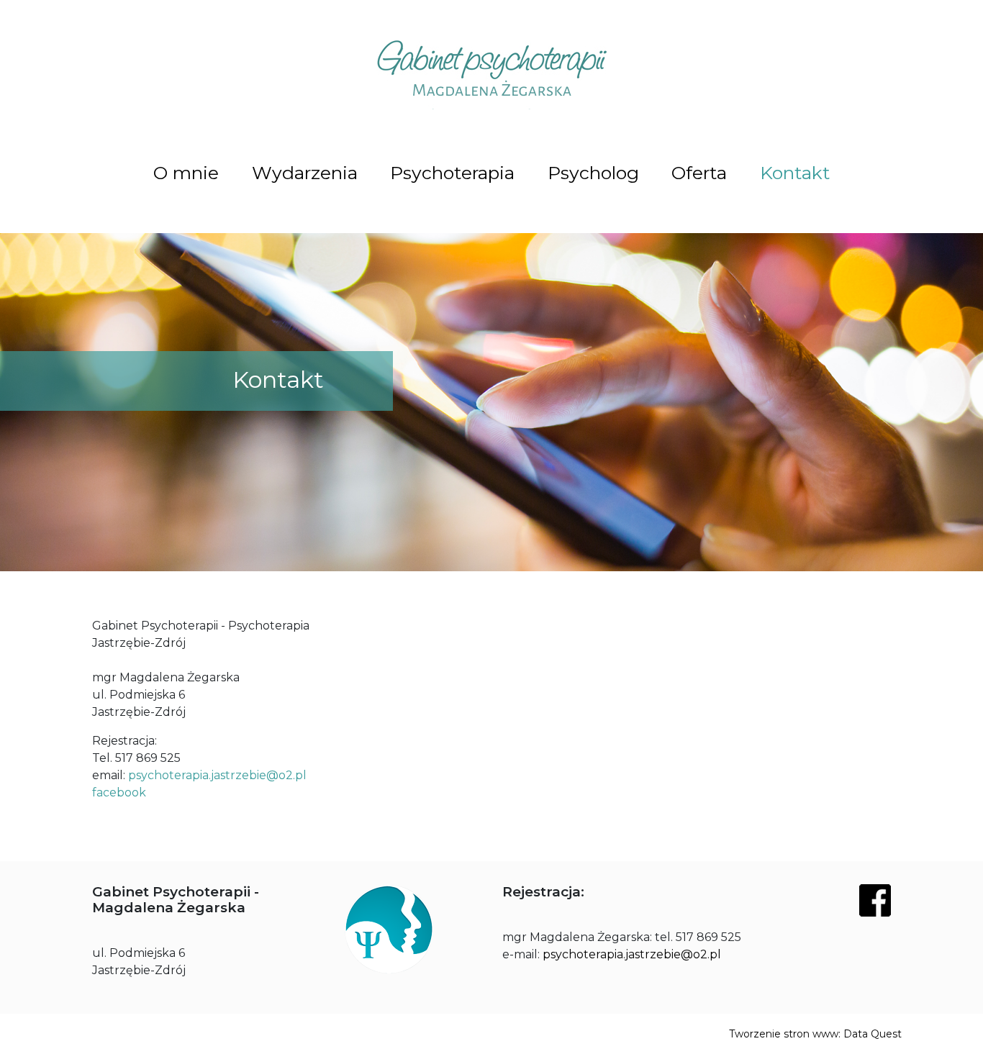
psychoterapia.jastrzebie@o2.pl (217, 775)
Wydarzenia (305, 172)
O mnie (186, 172)
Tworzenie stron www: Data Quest (815, 1033)
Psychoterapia (452, 172)
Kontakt (795, 172)
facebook (119, 792)
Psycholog (593, 172)
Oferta (699, 172)
